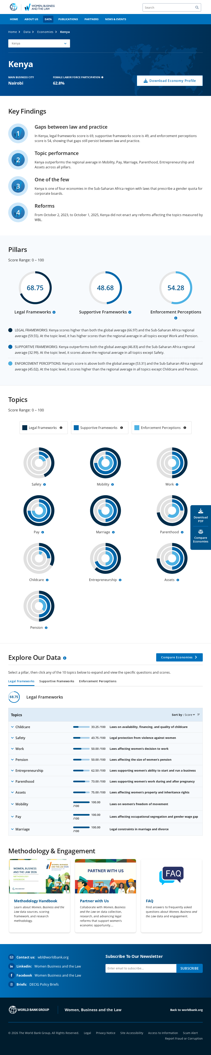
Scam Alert (190, 1033)
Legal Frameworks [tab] (21, 681)
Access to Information (163, 1033)
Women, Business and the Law (93, 1009)
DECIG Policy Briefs (44, 984)
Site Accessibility (131, 1033)
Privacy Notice (105, 1033)
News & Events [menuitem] (115, 19)
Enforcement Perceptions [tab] (97, 681)
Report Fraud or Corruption (184, 1038)
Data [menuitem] (48, 19)
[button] (198, 714)
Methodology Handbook (35, 900)
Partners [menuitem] (91, 19)
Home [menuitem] (14, 19)
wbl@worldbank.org (53, 957)
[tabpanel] (105, 763)
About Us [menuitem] (31, 19)
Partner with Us (94, 900)
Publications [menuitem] (68, 19)
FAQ (149, 900)
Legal (87, 1033)
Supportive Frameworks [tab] (56, 681)
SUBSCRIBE (190, 968)
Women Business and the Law (57, 966)
